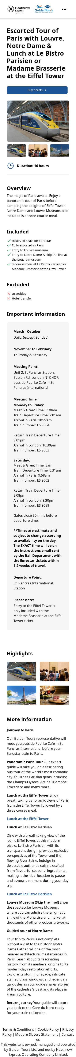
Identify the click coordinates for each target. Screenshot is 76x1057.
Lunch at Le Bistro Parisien (29, 894)
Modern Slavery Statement (36, 1034)
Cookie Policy (48, 1029)
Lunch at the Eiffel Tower (28, 818)
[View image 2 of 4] (38, 150)
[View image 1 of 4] (16, 150)
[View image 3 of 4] (21, 696)
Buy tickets (35, 90)
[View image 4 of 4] (54, 696)
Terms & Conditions (18, 1029)
